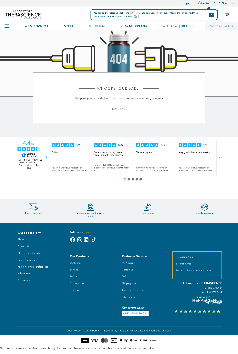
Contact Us (127, 269)
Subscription (24, 273)
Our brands (75, 262)
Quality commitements (29, 253)
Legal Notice (74, 330)
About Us (22, 239)
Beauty (73, 276)
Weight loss (97, 26)
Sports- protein (77, 283)
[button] (206, 2)
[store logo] (23, 14)
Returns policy (128, 297)
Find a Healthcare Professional (33, 266)
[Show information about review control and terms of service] (41, 160)
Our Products (79, 256)
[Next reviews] (219, 157)
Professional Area (184, 256)
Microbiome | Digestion (178, 26)
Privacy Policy (109, 330)
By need (68, 26)
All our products (36, 26)
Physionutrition (24, 246)
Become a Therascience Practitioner (193, 270)
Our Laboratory (29, 233)
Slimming (74, 290)
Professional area (221, 26)
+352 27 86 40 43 (134, 313)
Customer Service (134, 256)
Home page (119, 108)
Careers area (24, 280)
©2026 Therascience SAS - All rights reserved (145, 330)
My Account (128, 262)
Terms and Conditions (132, 290)
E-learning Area (183, 263)
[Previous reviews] (46, 157)
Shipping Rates (129, 283)
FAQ (124, 276)
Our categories (7, 26)
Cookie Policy (91, 330)
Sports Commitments (28, 260)
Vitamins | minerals (134, 26)
